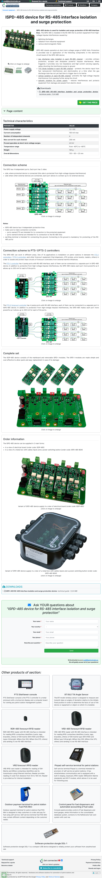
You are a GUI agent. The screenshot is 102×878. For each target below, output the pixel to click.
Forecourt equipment (9, 10)
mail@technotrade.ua (90, 660)
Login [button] (96, 873)
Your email (37, 632)
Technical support (7, 859)
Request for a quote (8, 862)
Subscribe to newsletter (52, 868)
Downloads (14, 586)
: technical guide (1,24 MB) (41, 591)
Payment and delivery (93, 862)
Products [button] (70, 5)
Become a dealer (7, 865)
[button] (3, 45)
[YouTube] (59, 860)
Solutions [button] (83, 5)
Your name (37, 621)
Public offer (97, 865)
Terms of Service (54, 877)
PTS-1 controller (12, 263)
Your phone (36, 637)
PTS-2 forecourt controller (16, 305)
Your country (36, 627)
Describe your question (32, 643)
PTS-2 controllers (19, 257)
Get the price (90, 102)
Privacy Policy (96, 859)
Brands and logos (95, 868)
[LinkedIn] (62, 860)
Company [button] (94, 5)
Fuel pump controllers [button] (53, 5)
